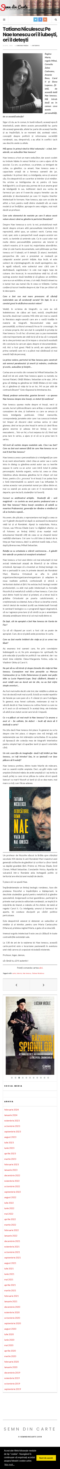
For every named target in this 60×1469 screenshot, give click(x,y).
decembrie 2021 (12, 1241)
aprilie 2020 (10, 1350)
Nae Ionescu (27, 973)
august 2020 (10, 1328)
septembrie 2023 (12, 1131)
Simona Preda (22, 45)
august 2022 (10, 1197)
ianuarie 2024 (10, 1115)
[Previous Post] (16, 984)
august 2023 (10, 1137)
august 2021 (10, 1263)
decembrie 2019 (12, 1372)
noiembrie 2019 (12, 1378)
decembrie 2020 (12, 1306)
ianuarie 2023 (10, 1169)
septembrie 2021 (12, 1257)
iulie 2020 (9, 1334)
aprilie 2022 (10, 1219)
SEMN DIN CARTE (30, 1429)
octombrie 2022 (12, 1186)
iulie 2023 (9, 1142)
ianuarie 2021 (10, 1301)
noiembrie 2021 (12, 1246)
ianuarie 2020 (10, 1367)
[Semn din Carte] (14, 7)
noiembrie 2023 (12, 1120)
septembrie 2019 (12, 1389)
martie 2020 (10, 1356)
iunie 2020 (9, 1339)
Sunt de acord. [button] (46, 1458)
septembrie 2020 (12, 1323)
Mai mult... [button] (9, 1464)
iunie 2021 (9, 1274)
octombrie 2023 (12, 1126)
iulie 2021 (9, 1268)
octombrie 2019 (12, 1383)
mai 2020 (8, 1345)
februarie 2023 (11, 1164)
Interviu (36, 45)
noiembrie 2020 (12, 1312)
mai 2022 (8, 1213)
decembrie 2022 (12, 1175)
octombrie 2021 (12, 1252)
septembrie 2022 (12, 1191)
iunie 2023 (9, 1148)
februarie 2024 (11, 1109)
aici (41, 967)
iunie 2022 (9, 1208)
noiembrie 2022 (12, 1180)
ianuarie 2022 (10, 1235)
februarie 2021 (11, 1296)
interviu (19, 973)
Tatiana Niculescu (38, 973)
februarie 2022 (11, 1230)
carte (14, 973)
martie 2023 (10, 1159)
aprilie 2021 (10, 1285)
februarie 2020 (11, 1361)
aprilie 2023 (10, 1153)
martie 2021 (10, 1290)
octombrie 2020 (12, 1317)
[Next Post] (43, 984)
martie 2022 (10, 1224)
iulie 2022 (9, 1202)
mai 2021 (8, 1279)
